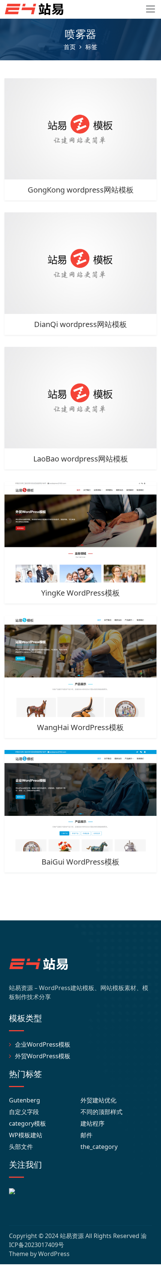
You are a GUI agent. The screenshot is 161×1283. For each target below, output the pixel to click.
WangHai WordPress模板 (80, 727)
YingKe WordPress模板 (80, 593)
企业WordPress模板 (42, 1044)
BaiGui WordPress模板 (80, 862)
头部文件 (21, 1147)
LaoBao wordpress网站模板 (80, 459)
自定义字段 (24, 1112)
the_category (99, 1147)
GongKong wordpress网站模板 (81, 190)
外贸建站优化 (98, 1100)
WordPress (54, 1254)
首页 (70, 47)
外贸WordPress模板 (42, 1056)
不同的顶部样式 (101, 1112)
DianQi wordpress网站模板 (80, 324)
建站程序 (92, 1123)
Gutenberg (24, 1100)
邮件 (86, 1135)
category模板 (27, 1123)
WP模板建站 (25, 1135)
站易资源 (72, 1236)
